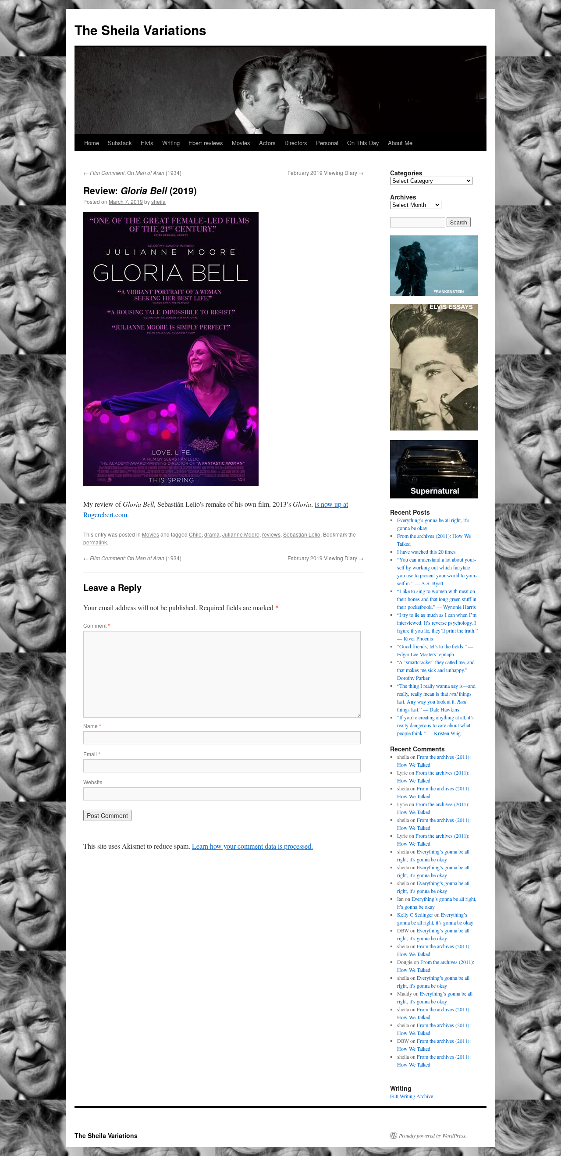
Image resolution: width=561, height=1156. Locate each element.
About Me (400, 143)
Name (92, 725)
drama (212, 534)
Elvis (147, 143)
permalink (95, 542)
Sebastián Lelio (301, 534)
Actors (267, 143)
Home (91, 143)
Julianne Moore (240, 534)
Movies (241, 143)
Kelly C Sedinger (415, 914)
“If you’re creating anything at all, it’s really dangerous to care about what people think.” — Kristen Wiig (435, 725)
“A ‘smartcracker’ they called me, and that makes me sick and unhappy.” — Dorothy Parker (436, 669)
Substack (120, 143)
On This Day (363, 143)
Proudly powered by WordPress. (433, 1135)
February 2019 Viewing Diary (326, 172)
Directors (295, 143)
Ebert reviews (205, 143)
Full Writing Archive (411, 1095)
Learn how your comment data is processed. (252, 845)
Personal (327, 143)
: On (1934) (132, 172)
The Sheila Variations (140, 29)
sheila (158, 201)
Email (91, 754)
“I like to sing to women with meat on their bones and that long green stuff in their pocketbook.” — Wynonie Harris (436, 598)
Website (93, 782)
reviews (271, 534)
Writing (171, 143)
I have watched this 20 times (426, 551)
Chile (195, 534)
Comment (96, 625)
